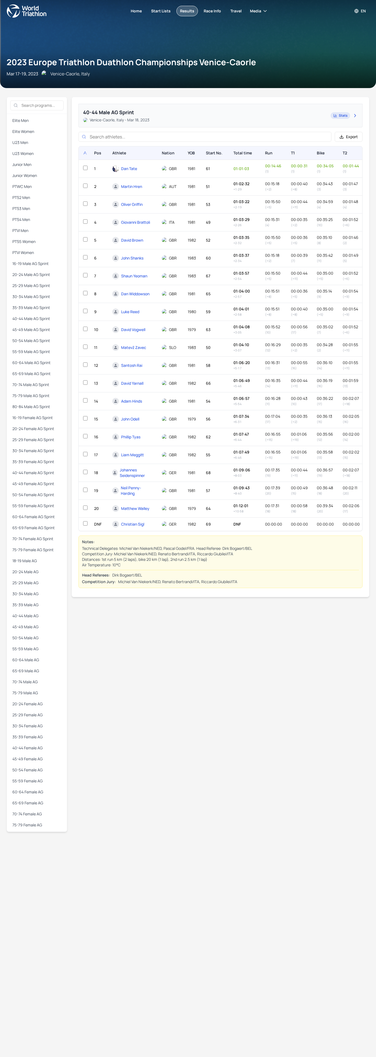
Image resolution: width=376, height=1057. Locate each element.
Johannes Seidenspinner (132, 472)
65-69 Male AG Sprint (31, 373)
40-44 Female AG (27, 747)
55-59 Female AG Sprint (33, 505)
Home (136, 10)
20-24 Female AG (27, 703)
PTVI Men (20, 230)
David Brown (132, 240)
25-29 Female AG (27, 714)
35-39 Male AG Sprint (31, 307)
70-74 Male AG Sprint (30, 384)
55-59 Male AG (25, 648)
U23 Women (23, 153)
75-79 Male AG (25, 692)
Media (255, 10)
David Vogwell (133, 329)
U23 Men (20, 142)
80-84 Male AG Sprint (31, 406)
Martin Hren (131, 186)
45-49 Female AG (27, 758)
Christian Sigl (132, 524)
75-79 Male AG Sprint (31, 395)
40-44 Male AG (25, 615)
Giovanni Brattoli (135, 222)
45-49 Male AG (25, 626)
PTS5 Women (24, 241)
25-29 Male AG (25, 582)
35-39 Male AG (25, 604)
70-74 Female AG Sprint (32, 538)
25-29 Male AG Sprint (31, 285)
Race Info (212, 10)
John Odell (130, 419)
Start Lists (161, 10)
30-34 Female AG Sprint (33, 450)
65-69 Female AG (27, 802)
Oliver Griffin (132, 204)
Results (187, 10)
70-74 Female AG (27, 813)
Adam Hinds (131, 401)
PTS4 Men (21, 219)
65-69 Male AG (25, 670)
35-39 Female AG (27, 736)
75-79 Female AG (27, 824)
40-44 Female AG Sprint (33, 472)
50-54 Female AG (27, 769)
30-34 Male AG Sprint (31, 296)
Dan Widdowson (135, 293)
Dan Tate (129, 168)
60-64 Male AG (25, 659)
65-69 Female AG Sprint (33, 527)
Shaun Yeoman (134, 275)
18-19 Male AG (24, 560)
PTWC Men (22, 186)
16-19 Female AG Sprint (32, 417)
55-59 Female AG (27, 780)
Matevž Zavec (133, 347)
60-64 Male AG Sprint (31, 362)
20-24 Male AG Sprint (31, 274)
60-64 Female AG (27, 791)
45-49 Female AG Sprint (33, 483)
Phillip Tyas (130, 436)
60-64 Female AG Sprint (33, 516)
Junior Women (24, 175)
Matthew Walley (135, 508)
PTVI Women (23, 252)
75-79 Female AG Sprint (33, 549)
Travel (236, 10)
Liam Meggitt (132, 454)
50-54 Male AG (25, 637)
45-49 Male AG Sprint (31, 329)
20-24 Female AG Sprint (33, 428)
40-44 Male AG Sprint (31, 318)
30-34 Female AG (27, 725)
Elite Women (23, 131)
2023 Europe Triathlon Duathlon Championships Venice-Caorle (131, 62)
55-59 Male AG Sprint (31, 351)
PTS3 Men (21, 208)
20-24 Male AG (25, 571)
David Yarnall (132, 383)
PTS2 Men (21, 197)
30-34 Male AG (25, 593)
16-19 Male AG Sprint (30, 263)
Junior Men (21, 164)
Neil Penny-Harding (131, 490)
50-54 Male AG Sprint (31, 340)
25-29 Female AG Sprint (33, 439)
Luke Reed (130, 311)
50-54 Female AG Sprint (33, 494)
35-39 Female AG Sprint (33, 461)
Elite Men (20, 120)
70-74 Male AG (25, 681)
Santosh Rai (131, 365)
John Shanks (132, 258)
